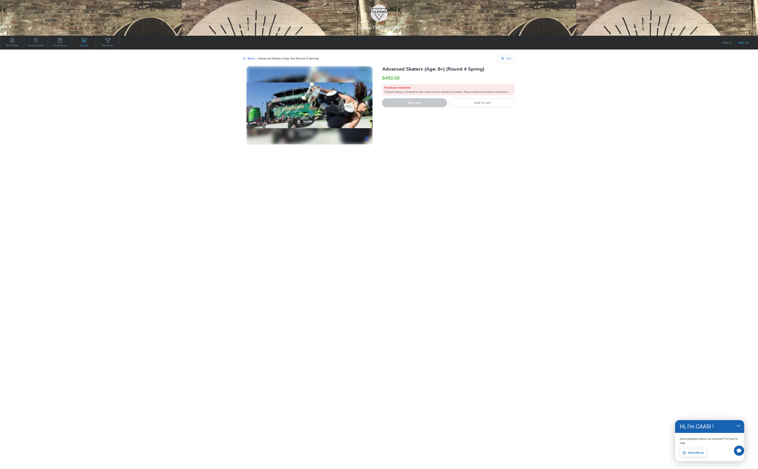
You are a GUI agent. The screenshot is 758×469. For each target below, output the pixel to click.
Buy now (414, 103)
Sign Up (743, 43)
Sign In (727, 43)
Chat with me (696, 452)
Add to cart (482, 103)
